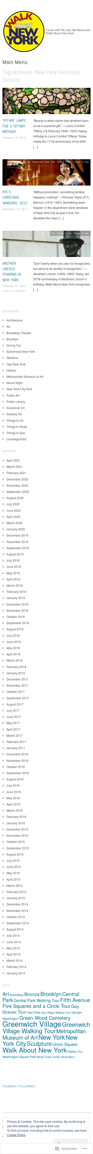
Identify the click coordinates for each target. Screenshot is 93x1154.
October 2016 (15, 767)
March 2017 (14, 735)
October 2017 (15, 691)
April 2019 (13, 579)
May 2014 (13, 948)
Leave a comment (13, 290)
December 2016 (17, 754)
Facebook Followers (18, 1086)
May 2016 (13, 798)
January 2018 (15, 673)
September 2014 (17, 923)
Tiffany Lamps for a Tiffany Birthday (14, 126)
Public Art (12, 395)
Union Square (64, 1044)
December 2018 (17, 604)
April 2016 (13, 804)
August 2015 (15, 854)
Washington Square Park (19, 1057)
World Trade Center (49, 1057)
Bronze (32, 994)
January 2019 (15, 598)
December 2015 (17, 829)
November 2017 (17, 685)
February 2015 (16, 892)
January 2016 (15, 823)
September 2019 (17, 548)
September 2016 (17, 773)
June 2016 (13, 792)
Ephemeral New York (43, 161)
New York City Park (19, 389)
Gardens (12, 357)
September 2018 (17, 623)
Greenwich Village (31, 1023)
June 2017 (13, 716)
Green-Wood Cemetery (44, 1017)
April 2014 (13, 954)
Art (44, 90)
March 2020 (14, 523)
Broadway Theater (18, 333)
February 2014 (16, 966)
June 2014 (13, 942)
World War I (68, 1057)
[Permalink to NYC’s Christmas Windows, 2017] (46, 174)
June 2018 (13, 642)
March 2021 (14, 466)
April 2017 (13, 729)
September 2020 (17, 491)
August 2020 (15, 498)
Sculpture (39, 1043)
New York (51, 1036)
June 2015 (13, 867)
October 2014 (15, 917)
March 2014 (14, 960)
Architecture (14, 320)
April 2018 (13, 654)
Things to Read (16, 426)
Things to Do (64, 90)
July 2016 (13, 785)
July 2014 (13, 935)
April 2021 (13, 460)
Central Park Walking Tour (37, 1000)
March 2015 (14, 885)
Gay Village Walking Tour (56, 1012)
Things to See (81, 90)
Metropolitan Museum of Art (24, 376)
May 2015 (13, 873)
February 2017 (16, 741)
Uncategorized (16, 439)
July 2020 (13, 504)
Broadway (17, 995)
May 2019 (13, 573)
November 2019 (17, 542)
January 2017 (15, 748)
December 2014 (17, 904)
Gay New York (16, 364)
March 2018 (14, 660)
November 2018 (17, 610)
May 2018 (13, 648)
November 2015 (17, 835)
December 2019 (17, 535)
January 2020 (15, 529)
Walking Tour (75, 1051)
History (51, 90)
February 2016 (16, 816)
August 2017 (15, 704)
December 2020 (17, 479)
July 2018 (13, 635)
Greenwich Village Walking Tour (46, 1027)
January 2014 (15, 973)
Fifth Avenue (75, 999)
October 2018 (15, 616)
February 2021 (16, 473)
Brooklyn (12, 339)
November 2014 (17, 910)
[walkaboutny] (46, 33)
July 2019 (13, 560)
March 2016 (14, 810)
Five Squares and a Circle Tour (36, 1005)
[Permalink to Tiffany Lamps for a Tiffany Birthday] (46, 102)
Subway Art (14, 414)
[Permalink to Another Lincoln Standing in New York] (46, 245)
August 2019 (15, 554)
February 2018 (16, 667)
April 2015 (13, 879)
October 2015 (15, 841)
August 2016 (15, 779)
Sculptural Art (15, 408)
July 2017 (13, 710)
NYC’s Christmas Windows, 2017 (14, 197)
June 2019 (13, 566)
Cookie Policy (16, 1135)
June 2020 (13, 510)
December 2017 (17, 679)
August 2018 (15, 629)
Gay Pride (34, 1012)
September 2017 (17, 698)
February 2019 (16, 591)
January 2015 (15, 898)
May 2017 (13, 723)
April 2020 (13, 516)
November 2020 (17, 485)
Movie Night (14, 383)
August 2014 (15, 929)
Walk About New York (34, 1050)
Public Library (15, 401)
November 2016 (17, 760)
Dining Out (13, 345)
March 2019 (14, 585)
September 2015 (17, 848)
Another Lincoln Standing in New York (11, 272)
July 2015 (13, 860)
